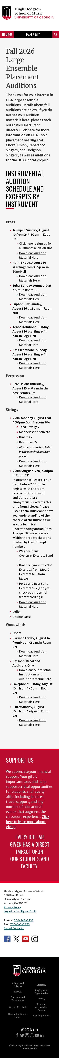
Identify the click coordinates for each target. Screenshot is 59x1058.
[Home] (29, 15)
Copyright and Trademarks (18, 998)
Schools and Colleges (18, 985)
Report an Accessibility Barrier (41, 1007)
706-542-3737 (23, 920)
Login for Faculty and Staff (20, 911)
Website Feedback (18, 1007)
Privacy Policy (12, 907)
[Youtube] (37, 1035)
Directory (41, 985)
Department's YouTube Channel (25, 939)
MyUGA (17, 992)
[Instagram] (27, 1035)
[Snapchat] (32, 1035)
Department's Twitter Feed (16, 939)
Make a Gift (33, 34)
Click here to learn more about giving (27, 822)
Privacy (41, 998)
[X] (22, 1035)
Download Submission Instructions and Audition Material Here (35, 674)
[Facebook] (17, 1035)
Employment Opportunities (41, 991)
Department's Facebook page (7, 939)
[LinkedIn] (42, 1035)
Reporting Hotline (41, 1015)
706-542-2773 (20, 924)
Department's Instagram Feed (34, 939)
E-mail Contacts (14, 928)
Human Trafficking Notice (17, 1015)
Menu (9, 34)
